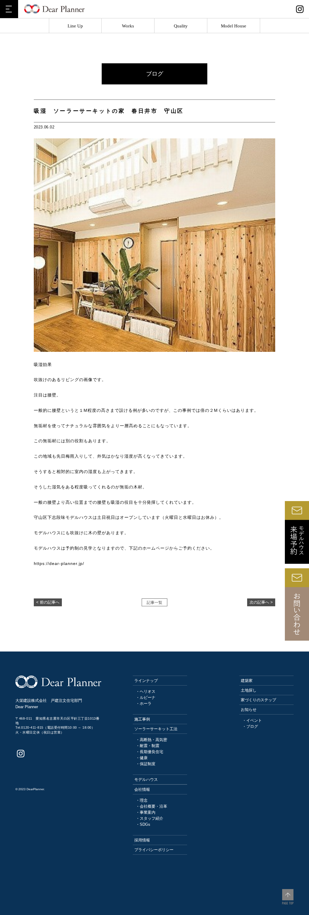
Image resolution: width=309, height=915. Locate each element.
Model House (233, 26)
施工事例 (142, 719)
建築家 (247, 680)
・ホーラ (143, 703)
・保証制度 (145, 764)
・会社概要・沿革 (151, 806)
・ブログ (250, 726)
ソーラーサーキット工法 (155, 729)
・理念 (142, 800)
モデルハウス (146, 779)
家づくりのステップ (258, 700)
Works (128, 26)
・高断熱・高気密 (151, 739)
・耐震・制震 (147, 745)
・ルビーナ (145, 697)
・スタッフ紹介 (149, 818)
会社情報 (142, 789)
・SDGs (143, 824)
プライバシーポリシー (154, 849)
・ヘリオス (145, 691)
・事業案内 (145, 812)
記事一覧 (154, 603)
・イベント (252, 720)
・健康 (142, 758)
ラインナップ (146, 680)
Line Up (75, 26)
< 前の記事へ (48, 602)
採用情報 (142, 840)
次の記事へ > (261, 602)
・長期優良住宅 (149, 751)
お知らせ (248, 709)
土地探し (248, 690)
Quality (181, 26)
